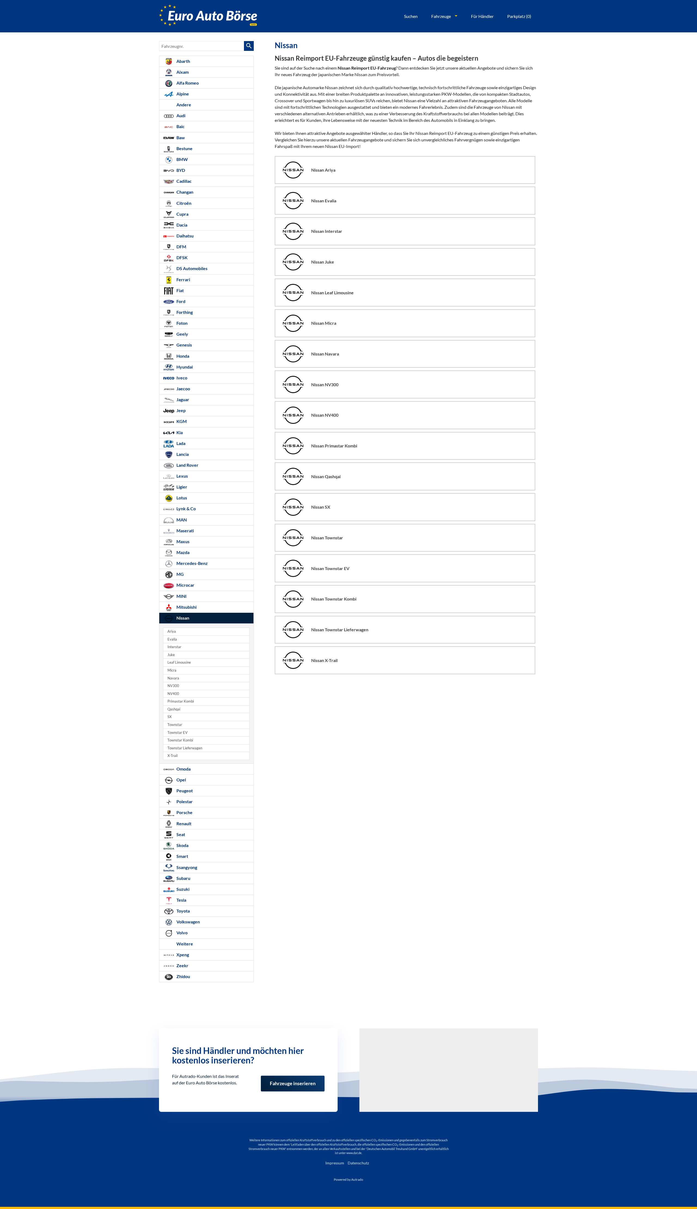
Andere (183, 104)
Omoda (183, 768)
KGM (181, 421)
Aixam (182, 72)
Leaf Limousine (179, 662)
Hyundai (184, 366)
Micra (171, 670)
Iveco (181, 377)
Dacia (181, 224)
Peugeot (184, 790)
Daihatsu (185, 235)
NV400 (173, 694)
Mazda (182, 552)
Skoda (182, 845)
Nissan (182, 617)
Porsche (184, 812)
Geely (182, 333)
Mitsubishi (186, 607)
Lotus (181, 497)
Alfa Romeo (187, 82)
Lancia (182, 454)
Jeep (181, 410)
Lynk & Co (186, 508)
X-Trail (172, 756)
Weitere (184, 943)
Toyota (183, 910)
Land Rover (187, 465)
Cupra (182, 214)
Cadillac (184, 181)
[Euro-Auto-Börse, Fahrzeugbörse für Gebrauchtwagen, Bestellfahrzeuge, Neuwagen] (208, 16)
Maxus (182, 541)
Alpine (182, 93)
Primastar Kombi (180, 701)
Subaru (183, 878)
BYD (180, 170)
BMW (182, 159)
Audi (180, 115)
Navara (173, 678)
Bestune (184, 148)
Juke (171, 655)
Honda (182, 355)
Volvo (182, 932)
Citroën (183, 203)
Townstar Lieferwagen (184, 748)
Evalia (172, 639)
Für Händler (482, 16)
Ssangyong (186, 867)
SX (169, 717)
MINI (181, 596)
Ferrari (183, 279)
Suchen (411, 16)
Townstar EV (177, 733)
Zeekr (182, 965)
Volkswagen (188, 921)
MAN (181, 519)
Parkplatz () (519, 16)
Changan (184, 191)
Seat (180, 834)
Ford (180, 301)
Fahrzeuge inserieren (293, 1078)
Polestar (184, 801)
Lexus (182, 475)
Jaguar (182, 399)
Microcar (185, 585)
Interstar (174, 647)
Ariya (171, 631)
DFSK (182, 257)
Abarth (183, 61)
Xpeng (182, 954)
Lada (180, 443)
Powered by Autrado (348, 1179)
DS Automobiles (191, 268)
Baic (180, 126)
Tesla (181, 899)
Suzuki (182, 889)
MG (180, 574)
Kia (179, 432)
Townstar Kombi (180, 740)
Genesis (184, 344)
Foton (182, 323)
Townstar (174, 725)
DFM (181, 246)
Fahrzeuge (441, 16)
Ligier (181, 486)
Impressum (334, 1163)
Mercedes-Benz (192, 563)
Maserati (185, 530)
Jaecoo (183, 388)
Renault (183, 823)
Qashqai (173, 709)
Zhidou (183, 976)
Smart (182, 856)
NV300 (173, 686)
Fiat (180, 290)
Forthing (184, 312)
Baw (180, 137)
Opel (181, 779)
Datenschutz (358, 1163)
